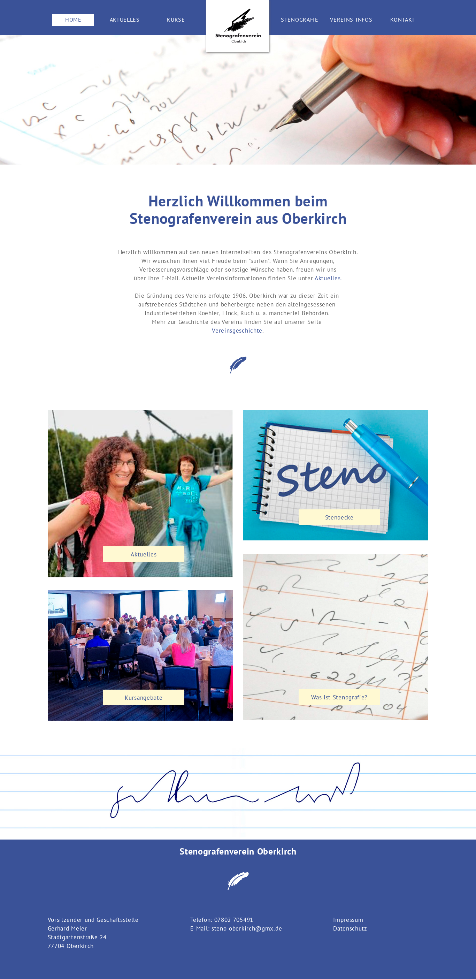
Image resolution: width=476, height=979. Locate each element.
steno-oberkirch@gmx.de (247, 928)
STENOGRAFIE (299, 19)
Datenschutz (350, 928)
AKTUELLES (125, 19)
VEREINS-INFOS (351, 19)
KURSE (176, 19)
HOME (73, 19)
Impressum (348, 920)
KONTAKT (402, 19)
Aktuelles (327, 278)
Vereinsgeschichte (237, 330)
